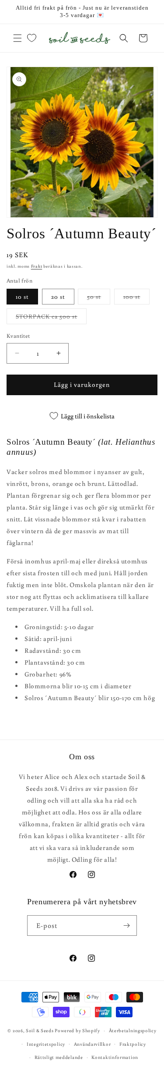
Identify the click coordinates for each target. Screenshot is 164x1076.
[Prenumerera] (126, 925)
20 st (58, 297)
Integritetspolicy (46, 1044)
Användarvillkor (92, 1044)
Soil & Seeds (39, 1030)
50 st (98, 298)
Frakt (36, 266)
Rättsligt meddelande (59, 1057)
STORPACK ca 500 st (51, 318)
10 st (22, 297)
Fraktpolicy (132, 1044)
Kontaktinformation (114, 1057)
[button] (17, 38)
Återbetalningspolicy (133, 1030)
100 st (136, 298)
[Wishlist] (31, 38)
